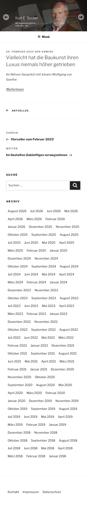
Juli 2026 (36, 211)
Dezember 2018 (19, 432)
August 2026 (17, 211)
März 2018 (15, 456)
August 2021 (67, 353)
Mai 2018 (47, 448)
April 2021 (48, 361)
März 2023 (15, 314)
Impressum (31, 492)
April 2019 (65, 417)
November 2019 (67, 401)
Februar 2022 (17, 345)
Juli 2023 (14, 306)
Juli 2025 (14, 242)
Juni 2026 (54, 211)
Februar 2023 (36, 314)
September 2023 (43, 298)
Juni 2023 (31, 306)
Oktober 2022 (18, 330)
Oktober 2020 (45, 377)
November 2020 (19, 377)
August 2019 (68, 409)
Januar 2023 (58, 314)
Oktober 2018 (17, 440)
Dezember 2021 (63, 345)
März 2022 (66, 337)
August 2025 (69, 235)
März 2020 (34, 393)
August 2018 (68, 440)
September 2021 (43, 353)
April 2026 (15, 219)
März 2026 (34, 219)
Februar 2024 (36, 282)
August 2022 (68, 330)
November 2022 (46, 322)
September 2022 (43, 330)
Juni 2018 (30, 448)
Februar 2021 (17, 369)
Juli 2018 (14, 448)
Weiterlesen (15, 89)
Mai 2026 (71, 211)
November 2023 (46, 290)
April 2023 (66, 306)
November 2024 (46, 258)
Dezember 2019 (40, 401)
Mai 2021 (31, 361)
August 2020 (45, 385)
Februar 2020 (55, 393)
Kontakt (13, 492)
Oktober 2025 (18, 235)
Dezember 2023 (19, 290)
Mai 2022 (48, 337)
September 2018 (43, 440)
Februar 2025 (36, 250)
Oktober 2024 (18, 266)
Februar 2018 (35, 456)
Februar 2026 (55, 219)
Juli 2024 (14, 274)
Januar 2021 (38, 369)
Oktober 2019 (17, 409)
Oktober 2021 (17, 353)
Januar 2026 (16, 227)
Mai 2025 (48, 242)
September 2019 (43, 409)
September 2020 (20, 385)
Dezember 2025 (40, 227)
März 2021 (66, 361)
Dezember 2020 (62, 369)
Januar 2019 (57, 425)
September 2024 (43, 266)
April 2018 (65, 448)
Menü (46, 36)
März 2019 (15, 425)
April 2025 (66, 242)
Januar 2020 (16, 401)
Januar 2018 (57, 456)
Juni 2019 (30, 417)
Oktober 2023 (18, 298)
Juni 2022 (31, 337)
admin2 (47, 51)
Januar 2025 (58, 250)
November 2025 (67, 227)
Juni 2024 (31, 274)
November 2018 (45, 432)
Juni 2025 (31, 242)
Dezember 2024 (19, 258)
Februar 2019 (35, 425)
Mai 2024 (48, 274)
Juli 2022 (14, 337)
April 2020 (15, 393)
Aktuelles (20, 110)
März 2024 (15, 282)
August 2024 (69, 266)
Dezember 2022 (19, 322)
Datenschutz (52, 492)
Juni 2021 (14, 361)
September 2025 (43, 235)
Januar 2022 (39, 345)
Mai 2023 (48, 306)
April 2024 (66, 274)
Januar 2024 (58, 282)
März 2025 (15, 250)
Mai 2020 (65, 385)
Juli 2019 (14, 417)
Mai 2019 (47, 417)
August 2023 (69, 298)
